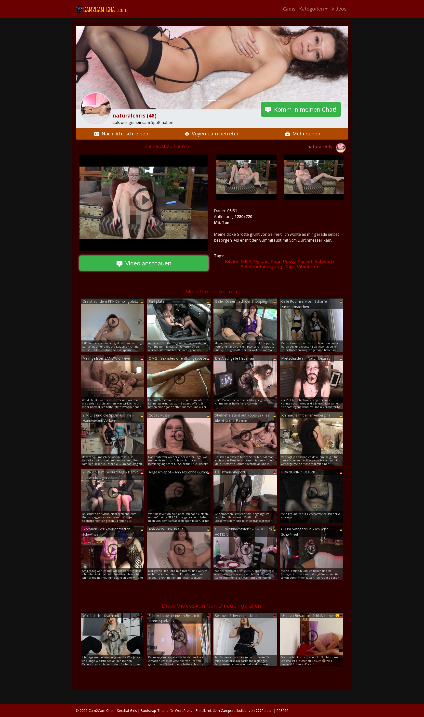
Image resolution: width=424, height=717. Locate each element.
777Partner (264, 710)
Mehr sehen (305, 133)
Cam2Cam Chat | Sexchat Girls (113, 710)
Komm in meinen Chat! (304, 109)
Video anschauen (147, 263)
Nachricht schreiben (123, 133)
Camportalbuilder (234, 710)
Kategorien (311, 8)
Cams (289, 8)
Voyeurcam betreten (214, 133)
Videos (338, 8)
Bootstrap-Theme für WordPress (166, 710)
